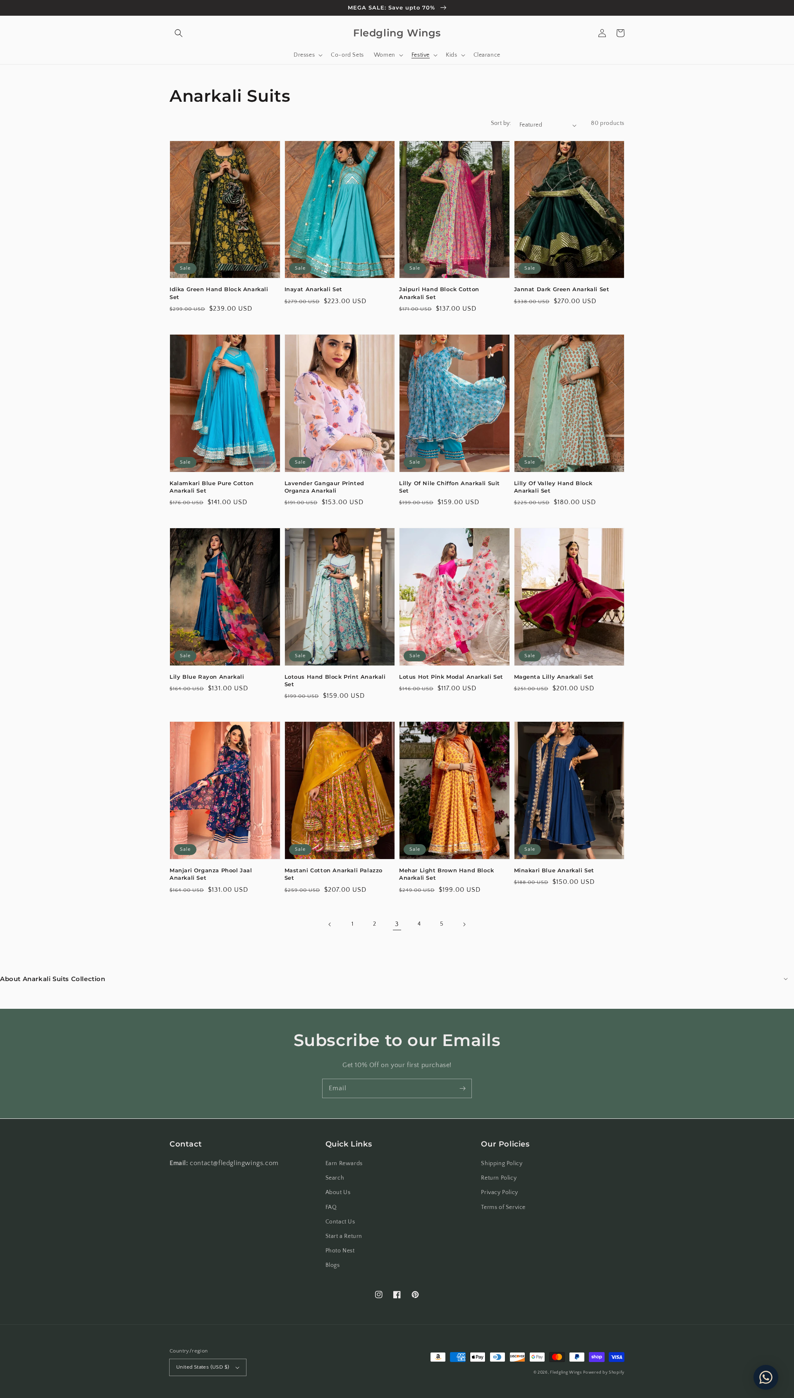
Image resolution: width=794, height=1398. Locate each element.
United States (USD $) (202, 1367)
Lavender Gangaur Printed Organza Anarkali (324, 487)
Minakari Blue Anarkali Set (554, 870)
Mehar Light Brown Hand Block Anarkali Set (446, 874)
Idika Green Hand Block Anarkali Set (219, 293)
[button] (179, 33)
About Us (338, 1192)
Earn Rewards (344, 1163)
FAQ (331, 1207)
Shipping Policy (501, 1163)
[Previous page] (330, 924)
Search (334, 1178)
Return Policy (499, 1178)
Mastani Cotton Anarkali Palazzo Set (334, 874)
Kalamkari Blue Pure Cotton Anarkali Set (212, 487)
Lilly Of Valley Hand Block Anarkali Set (553, 487)
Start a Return (343, 1236)
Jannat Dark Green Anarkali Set (562, 289)
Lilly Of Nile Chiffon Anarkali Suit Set (449, 487)
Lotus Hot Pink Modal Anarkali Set (451, 676)
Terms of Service (503, 1207)
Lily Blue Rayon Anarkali (207, 676)
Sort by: (501, 123)
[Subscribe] (462, 1088)
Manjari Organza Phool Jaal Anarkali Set (211, 874)
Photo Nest (340, 1250)
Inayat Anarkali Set (313, 289)
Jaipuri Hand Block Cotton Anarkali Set (439, 293)
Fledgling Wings (566, 1372)
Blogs (332, 1265)
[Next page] (464, 924)
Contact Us (340, 1221)
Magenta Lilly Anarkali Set (554, 676)
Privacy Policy (499, 1192)
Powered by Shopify (603, 1372)
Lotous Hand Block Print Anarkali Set (335, 680)
